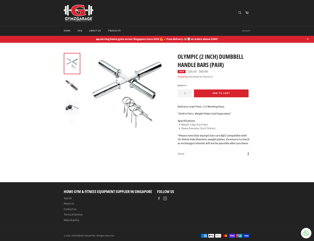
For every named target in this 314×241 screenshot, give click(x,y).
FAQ (80, 30)
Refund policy (71, 220)
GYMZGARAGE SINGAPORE (83, 235)
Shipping (183, 76)
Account (246, 30)
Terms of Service (73, 215)
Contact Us (70, 209)
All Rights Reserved (105, 235)
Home (67, 30)
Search (68, 198)
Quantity (182, 85)
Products (114, 30)
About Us (95, 30)
